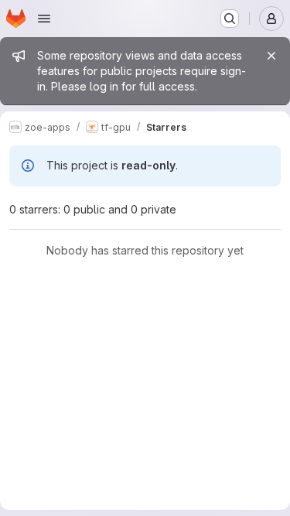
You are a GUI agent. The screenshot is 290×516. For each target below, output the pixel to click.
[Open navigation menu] (44, 18)
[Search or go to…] (229, 18)
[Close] (271, 55)
